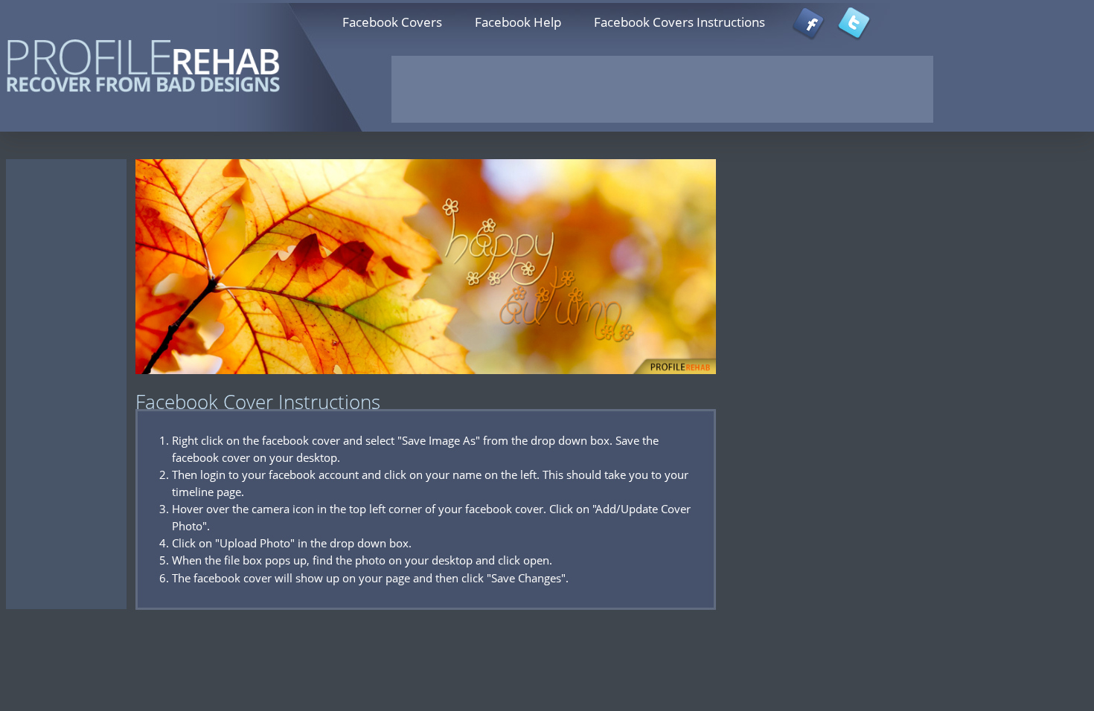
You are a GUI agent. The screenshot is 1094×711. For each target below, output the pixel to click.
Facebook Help (518, 21)
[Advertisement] (662, 89)
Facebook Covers (392, 21)
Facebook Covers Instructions (679, 21)
